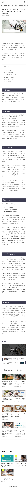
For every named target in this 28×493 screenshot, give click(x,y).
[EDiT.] (10, 2)
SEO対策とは (9, 70)
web (5, 341)
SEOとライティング (11, 74)
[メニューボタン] (25, 2)
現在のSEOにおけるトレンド (13, 77)
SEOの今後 (8, 81)
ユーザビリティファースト (12, 79)
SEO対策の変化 (9, 72)
